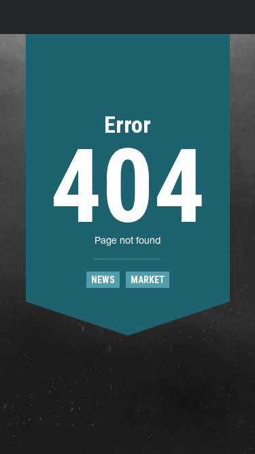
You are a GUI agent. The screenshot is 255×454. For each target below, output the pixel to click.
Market (148, 279)
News (103, 279)
